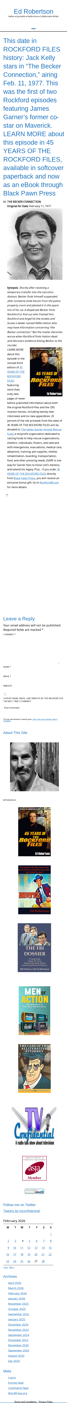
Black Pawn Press (24, 478)
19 (28, 1254)
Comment (9, 634)
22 (50, 1254)
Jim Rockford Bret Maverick (39, 561)
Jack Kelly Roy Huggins (37, 545)
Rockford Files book (52, 580)
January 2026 (16, 1298)
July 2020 (14, 1361)
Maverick (15, 507)
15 (50, 1248)
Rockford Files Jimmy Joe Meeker (21, 584)
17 (14, 1254)
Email (7, 676)
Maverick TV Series (21, 510)
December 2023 (18, 1340)
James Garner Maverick (24, 504)
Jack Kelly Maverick (44, 542)
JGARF (8, 561)
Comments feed (18, 1388)
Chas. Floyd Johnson (25, 526)
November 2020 (18, 1345)
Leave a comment (18, 603)
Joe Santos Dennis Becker (39, 571)
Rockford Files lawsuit (48, 584)
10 (14, 1248)
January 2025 (16, 1319)
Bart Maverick (31, 498)
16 (7, 1254)
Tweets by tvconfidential (21, 1211)
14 (43, 1248)
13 (35, 1248)
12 (28, 1248)
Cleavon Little (27, 529)
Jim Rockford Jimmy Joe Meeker (30, 563)
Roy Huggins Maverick (30, 587)
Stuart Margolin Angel (32, 596)
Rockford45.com (49, 482)
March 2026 (16, 1288)
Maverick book (28, 507)
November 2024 (18, 1330)
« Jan (5, 1267)
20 (35, 1254)
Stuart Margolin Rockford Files (34, 599)
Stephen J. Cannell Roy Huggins (43, 593)
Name (7, 666)
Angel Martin (18, 523)
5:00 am (13, 495)
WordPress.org (17, 1393)
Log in (12, 1377)
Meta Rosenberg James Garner (21, 577)
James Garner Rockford (17, 558)
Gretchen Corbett (33, 536)
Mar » (11, 1267)
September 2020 (18, 1350)
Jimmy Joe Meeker (41, 565)
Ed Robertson (33, 11)
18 (21, 1254)
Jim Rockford (18, 561)
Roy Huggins (19, 517)
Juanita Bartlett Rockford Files (28, 574)
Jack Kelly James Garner (22, 542)
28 (43, 1261)
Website (7, 685)
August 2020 (16, 1356)
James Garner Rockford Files (43, 558)
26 (28, 1261)
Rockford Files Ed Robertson (26, 514)
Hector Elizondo (30, 539)
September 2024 (18, 1335)
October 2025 (17, 1309)
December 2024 (18, 1324)
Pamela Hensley (19, 580)
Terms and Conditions (25, 1401)
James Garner (55, 545)
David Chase (41, 529)
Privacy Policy (46, 1401)
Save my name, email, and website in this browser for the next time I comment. (33, 700)
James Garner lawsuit (26, 552)
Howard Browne (46, 539)
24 (14, 1261)
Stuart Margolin (13, 596)
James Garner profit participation (44, 555)
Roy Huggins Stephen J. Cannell (36, 590)
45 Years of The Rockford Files (24, 520)
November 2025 (18, 1304)
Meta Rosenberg (51, 574)
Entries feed (15, 1383)
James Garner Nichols (16, 555)
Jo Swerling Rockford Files (28, 568)
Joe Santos (20, 571)
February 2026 (17, 1293)
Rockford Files (39, 510)
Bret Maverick (24, 501)
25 (21, 1261)
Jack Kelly (50, 501)
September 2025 (18, 1314)
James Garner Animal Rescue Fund (22, 549)
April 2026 (14, 1283)
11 (21, 1248)
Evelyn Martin (17, 536)
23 (7, 1261)
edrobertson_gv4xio (32, 495)
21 (43, 1254)
